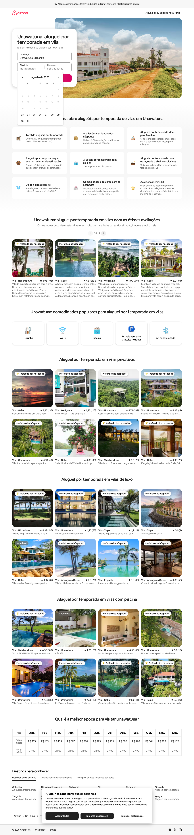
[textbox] (31, 68)
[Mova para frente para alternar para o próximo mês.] (58, 77)
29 (58, 114)
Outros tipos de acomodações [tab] (56, 777)
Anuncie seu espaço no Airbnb (163, 12)
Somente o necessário (97, 816)
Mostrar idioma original (128, 4)
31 (28, 121)
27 (46, 114)
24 (28, 114)
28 (52, 114)
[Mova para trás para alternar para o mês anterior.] (23, 77)
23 (22, 114)
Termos (52, 829)
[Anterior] (90, 233)
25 (34, 114)
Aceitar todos (62, 816)
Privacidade (40, 829)
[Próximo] (103, 233)
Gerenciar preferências (132, 816)
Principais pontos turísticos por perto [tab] (95, 777)
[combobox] (44, 58)
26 (40, 114)
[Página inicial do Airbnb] (20, 13)
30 (22, 121)
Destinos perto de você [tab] (24, 777)
